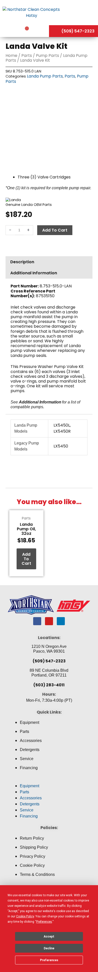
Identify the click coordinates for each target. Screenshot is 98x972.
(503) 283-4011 (49, 685)
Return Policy (32, 838)
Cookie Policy (32, 865)
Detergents (29, 749)
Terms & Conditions (37, 874)
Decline (49, 948)
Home (11, 55)
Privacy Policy (32, 856)
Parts (26, 55)
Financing (29, 768)
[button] (49, 780)
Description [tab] (22, 262)
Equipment (29, 722)
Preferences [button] (44, 921)
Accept (49, 936)
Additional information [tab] (33, 273)
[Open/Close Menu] (80, 12)
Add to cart (54, 230)
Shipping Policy (34, 847)
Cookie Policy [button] (25, 916)
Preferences (49, 960)
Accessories (31, 740)
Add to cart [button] (26, 558)
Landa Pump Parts (45, 76)
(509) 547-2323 (49, 661)
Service (26, 759)
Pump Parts (47, 55)
